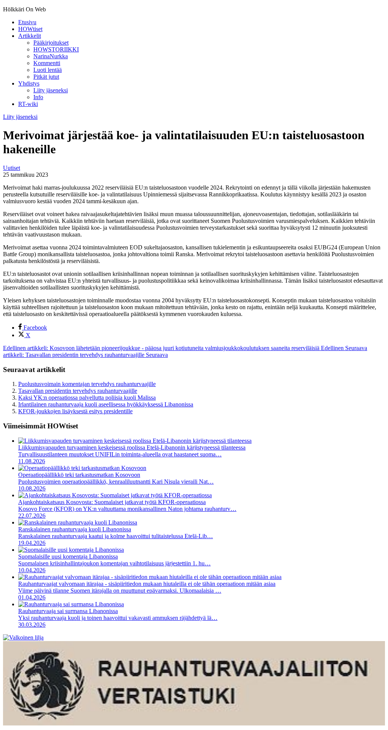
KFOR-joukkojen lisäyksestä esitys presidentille (75, 411)
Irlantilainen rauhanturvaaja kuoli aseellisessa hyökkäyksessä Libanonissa (105, 404)
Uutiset (11, 168)
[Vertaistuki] (194, 723)
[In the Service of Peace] (23, 637)
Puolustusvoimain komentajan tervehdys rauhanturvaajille (87, 384)
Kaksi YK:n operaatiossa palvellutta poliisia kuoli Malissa (87, 397)
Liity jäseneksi (20, 117)
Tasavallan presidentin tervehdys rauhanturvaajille (77, 391)
